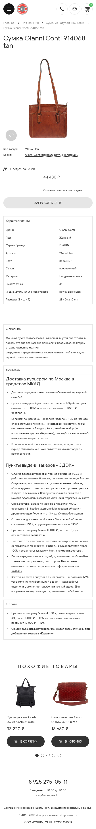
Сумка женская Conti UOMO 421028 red (66, 719)
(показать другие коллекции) (59, 154)
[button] (37, 755)
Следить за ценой (22, 169)
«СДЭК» (16, 571)
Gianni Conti (33, 154)
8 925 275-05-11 (48, 782)
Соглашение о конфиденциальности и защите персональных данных (48, 807)
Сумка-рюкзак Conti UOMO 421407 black (21, 719)
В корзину (28, 741)
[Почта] (74, 9)
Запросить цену (48, 203)
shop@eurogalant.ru (48, 795)
